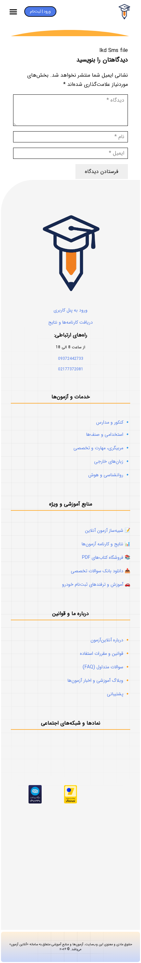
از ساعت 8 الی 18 (70, 347)
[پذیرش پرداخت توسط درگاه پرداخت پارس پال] (35, 802)
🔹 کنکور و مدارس (113, 422)
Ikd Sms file (113, 50)
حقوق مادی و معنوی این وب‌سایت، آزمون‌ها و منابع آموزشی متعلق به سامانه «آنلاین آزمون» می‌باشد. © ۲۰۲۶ (70, 887)
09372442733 (70, 359)
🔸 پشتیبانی (118, 694)
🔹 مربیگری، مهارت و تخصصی (101, 448)
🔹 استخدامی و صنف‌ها (108, 434)
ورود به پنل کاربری (70, 310)
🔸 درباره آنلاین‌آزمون (110, 640)
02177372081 (70, 369)
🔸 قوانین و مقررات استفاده (105, 653)
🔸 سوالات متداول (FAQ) (106, 667)
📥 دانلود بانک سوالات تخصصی (100, 571)
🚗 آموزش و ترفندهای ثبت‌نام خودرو (96, 584)
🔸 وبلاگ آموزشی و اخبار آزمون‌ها (99, 680)
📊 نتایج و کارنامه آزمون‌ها (106, 544)
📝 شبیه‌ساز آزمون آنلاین (107, 530)
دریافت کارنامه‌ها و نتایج (70, 322)
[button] (13, 11)
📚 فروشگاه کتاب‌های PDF (106, 557)
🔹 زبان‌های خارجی (112, 461)
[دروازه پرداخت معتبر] (70, 802)
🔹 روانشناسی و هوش (109, 475)
